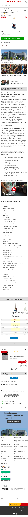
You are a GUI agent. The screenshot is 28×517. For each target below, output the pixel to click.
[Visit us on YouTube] (17, 514)
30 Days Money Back (6, 444)
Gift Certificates (5, 461)
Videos (2, 454)
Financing (16, 444)
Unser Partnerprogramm (20, 446)
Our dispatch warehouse (7, 458)
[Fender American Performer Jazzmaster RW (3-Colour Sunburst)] (6, 45)
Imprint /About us (15, 507)
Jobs (15, 449)
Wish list (13, 381)
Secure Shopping (18, 456)
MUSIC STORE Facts (19, 438)
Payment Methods (5, 456)
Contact (10, 507)
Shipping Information (19, 454)
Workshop (3, 451)
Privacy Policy (21, 507)
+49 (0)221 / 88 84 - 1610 (17, 83)
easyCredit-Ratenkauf (6, 446)
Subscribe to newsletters (13, 421)
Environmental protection (21, 458)
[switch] (9, 467)
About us (3, 438)
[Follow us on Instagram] (14, 514)
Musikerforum (5, 507)
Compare (23, 365)
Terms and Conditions (18, 508)
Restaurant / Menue (19, 451)
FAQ (2, 440)
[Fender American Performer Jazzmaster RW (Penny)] (2, 45)
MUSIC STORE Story (6, 449)
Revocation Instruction (9, 508)
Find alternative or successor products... (12, 38)
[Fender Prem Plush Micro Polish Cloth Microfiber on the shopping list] (26, 349)
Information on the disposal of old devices (13, 391)
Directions (17, 461)
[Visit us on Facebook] (11, 514)
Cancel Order (4, 463)
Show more (13, 338)
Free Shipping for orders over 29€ (21, 441)
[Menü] (10, 466)
